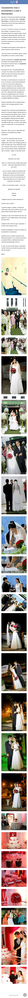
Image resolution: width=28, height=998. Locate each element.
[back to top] (25, 995)
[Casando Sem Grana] (14, 2)
